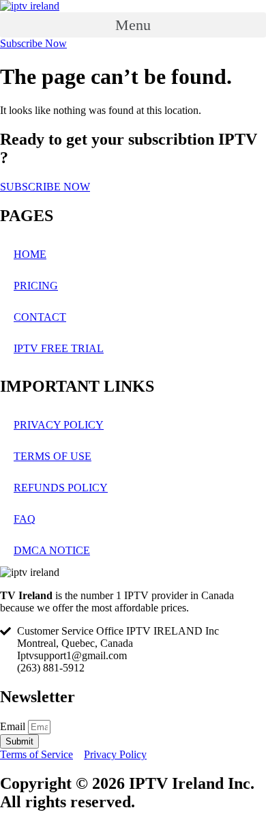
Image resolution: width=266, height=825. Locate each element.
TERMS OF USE (52, 456)
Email (14, 726)
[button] (133, 25)
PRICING (36, 285)
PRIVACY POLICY (59, 425)
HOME (30, 254)
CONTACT (40, 317)
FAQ (24, 519)
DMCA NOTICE (52, 550)
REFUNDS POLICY (61, 487)
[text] (133, 602)
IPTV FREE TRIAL (59, 348)
